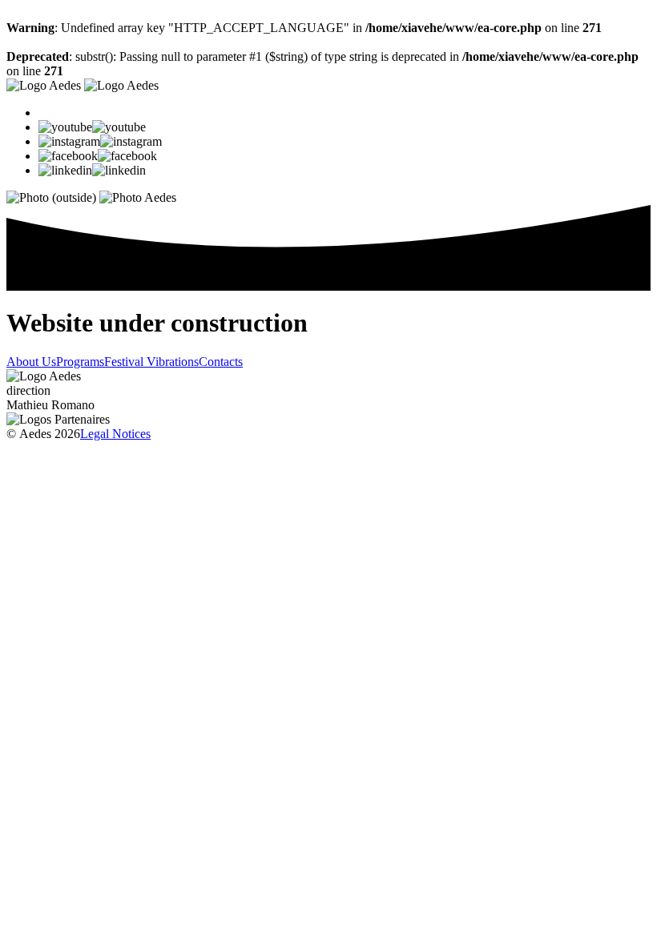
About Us (31, 361)
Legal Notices (115, 433)
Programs (80, 361)
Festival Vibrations (151, 361)
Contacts (221, 361)
